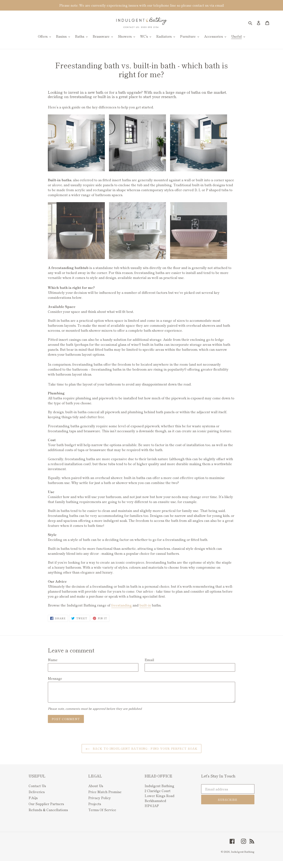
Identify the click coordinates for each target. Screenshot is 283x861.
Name (53, 659)
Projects (94, 803)
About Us (95, 785)
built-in (145, 605)
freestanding (121, 605)
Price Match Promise (105, 791)
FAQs (33, 797)
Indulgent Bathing (242, 852)
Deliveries (37, 791)
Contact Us (37, 785)
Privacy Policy (99, 797)
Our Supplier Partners (46, 803)
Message (55, 678)
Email (149, 659)
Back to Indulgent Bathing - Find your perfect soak (144, 748)
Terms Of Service (102, 809)
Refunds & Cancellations (48, 809)
